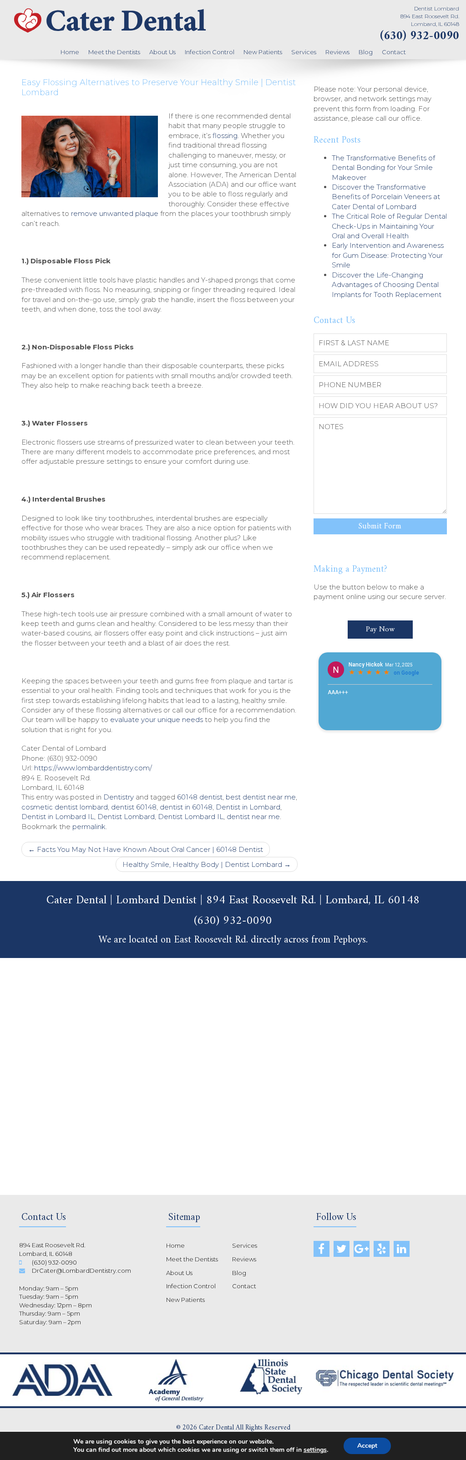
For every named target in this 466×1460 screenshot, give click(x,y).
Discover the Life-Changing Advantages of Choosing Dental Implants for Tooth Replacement (386, 285)
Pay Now (380, 629)
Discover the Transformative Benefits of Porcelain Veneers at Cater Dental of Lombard (386, 197)
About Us (162, 52)
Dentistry (118, 797)
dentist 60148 (134, 807)
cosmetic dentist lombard (64, 807)
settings (315, 1450)
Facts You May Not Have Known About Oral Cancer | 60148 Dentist (145, 849)
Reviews (337, 52)
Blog (366, 52)
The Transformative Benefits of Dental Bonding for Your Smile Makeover (383, 168)
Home (70, 52)
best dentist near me (261, 797)
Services (303, 52)
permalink (89, 826)
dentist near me (253, 816)
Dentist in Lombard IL (57, 816)
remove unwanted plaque (114, 213)
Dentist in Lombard (248, 807)
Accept (367, 1445)
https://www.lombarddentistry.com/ (93, 767)
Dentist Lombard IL (190, 816)
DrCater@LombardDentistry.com (81, 1270)
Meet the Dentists (114, 52)
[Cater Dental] (110, 34)
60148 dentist (200, 797)
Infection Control (209, 52)
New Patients (262, 52)
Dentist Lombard (126, 816)
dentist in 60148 (186, 807)
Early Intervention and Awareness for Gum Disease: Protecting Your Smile (388, 255)
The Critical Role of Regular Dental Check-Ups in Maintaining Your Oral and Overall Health (389, 226)
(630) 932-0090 (419, 36)
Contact (394, 52)
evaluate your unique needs (156, 719)
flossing (225, 135)
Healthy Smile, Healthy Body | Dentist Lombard (206, 864)
